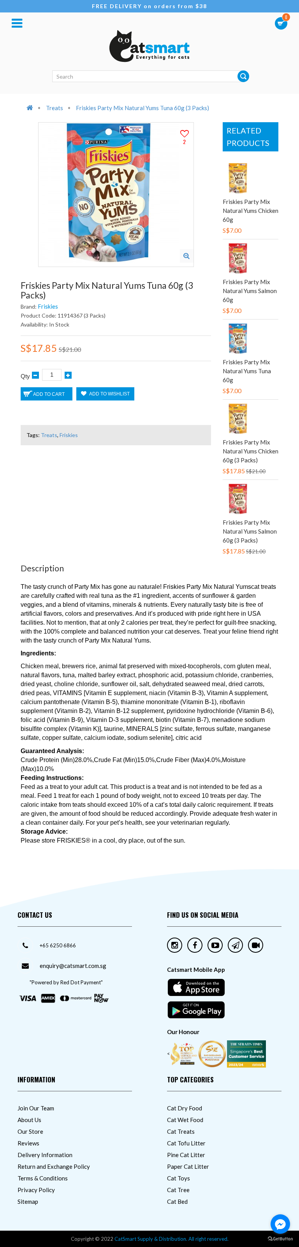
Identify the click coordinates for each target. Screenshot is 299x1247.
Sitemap (28, 1201)
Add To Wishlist (109, 394)
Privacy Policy (36, 1189)
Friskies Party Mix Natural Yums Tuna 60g (247, 370)
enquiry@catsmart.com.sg (73, 965)
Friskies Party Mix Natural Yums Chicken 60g (250, 210)
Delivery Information (45, 1154)
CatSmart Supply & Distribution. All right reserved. (171, 1239)
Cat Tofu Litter (186, 1143)
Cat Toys (178, 1178)
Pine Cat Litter (186, 1154)
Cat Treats (181, 1131)
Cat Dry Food (184, 1108)
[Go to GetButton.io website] (280, 1239)
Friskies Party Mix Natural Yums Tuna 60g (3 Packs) (142, 107)
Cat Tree (178, 1189)
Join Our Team (36, 1108)
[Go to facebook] (280, 1224)
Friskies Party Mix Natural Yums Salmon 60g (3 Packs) (250, 531)
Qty (25, 376)
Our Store (30, 1131)
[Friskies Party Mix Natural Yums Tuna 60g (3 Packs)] (186, 256)
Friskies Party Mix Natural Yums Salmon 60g (250, 290)
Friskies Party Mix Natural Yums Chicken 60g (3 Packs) (250, 451)
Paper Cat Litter (188, 1166)
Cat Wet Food (185, 1119)
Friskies (48, 306)
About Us (29, 1119)
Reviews (28, 1143)
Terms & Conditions (43, 1178)
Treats (54, 107)
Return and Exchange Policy (54, 1166)
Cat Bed (177, 1201)
